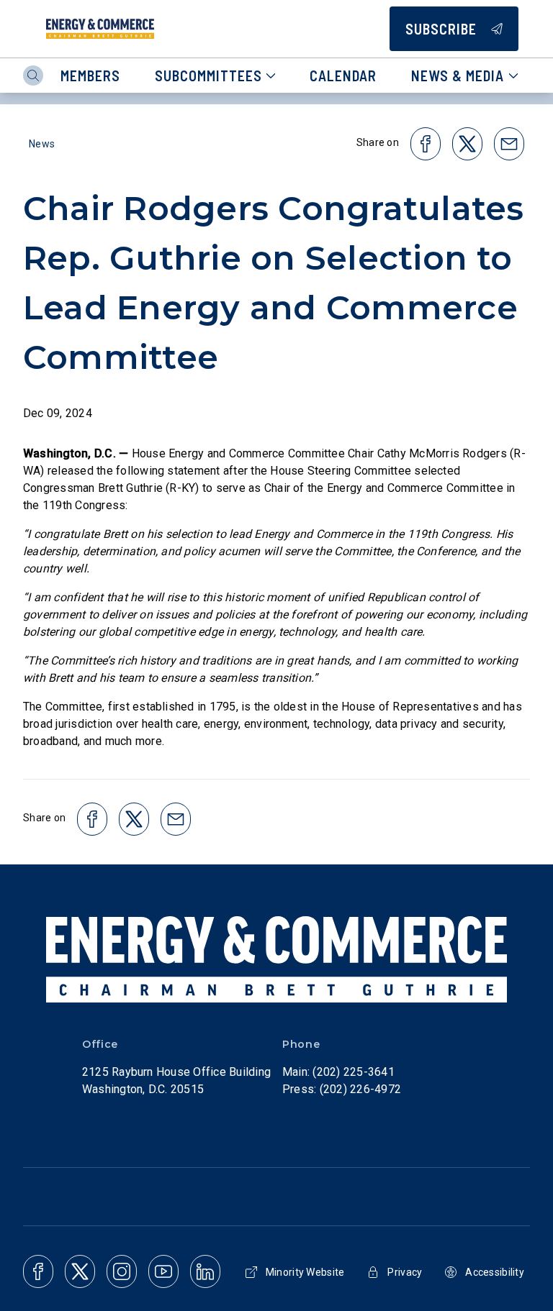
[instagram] (122, 1271)
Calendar (343, 75)
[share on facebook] (425, 143)
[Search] (33, 75)
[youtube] (163, 1271)
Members (90, 75)
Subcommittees (208, 75)
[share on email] (509, 143)
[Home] (100, 29)
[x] (80, 1271)
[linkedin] (205, 1271)
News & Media (457, 75)
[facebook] (38, 1271)
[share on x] (467, 143)
